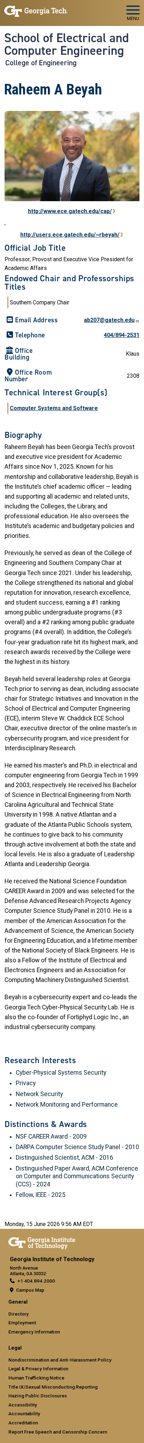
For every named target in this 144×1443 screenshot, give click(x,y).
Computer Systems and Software (54, 408)
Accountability (24, 1413)
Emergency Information (34, 1332)
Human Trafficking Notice (36, 1378)
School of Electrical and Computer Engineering (66, 44)
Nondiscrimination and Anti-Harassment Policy (59, 1360)
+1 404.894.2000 (36, 1281)
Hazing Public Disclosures (37, 1395)
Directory (18, 1314)
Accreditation (23, 1422)
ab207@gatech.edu (109, 320)
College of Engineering (41, 63)
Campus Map (30, 1290)
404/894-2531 (121, 335)
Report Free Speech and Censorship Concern (57, 1432)
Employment (22, 1322)
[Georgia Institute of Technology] (36, 10)
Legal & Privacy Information (38, 1368)
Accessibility (22, 1405)
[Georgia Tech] (41, 1242)
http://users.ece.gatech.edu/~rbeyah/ (70, 234)
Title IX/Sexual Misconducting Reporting (53, 1387)
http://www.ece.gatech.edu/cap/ (70, 211)
